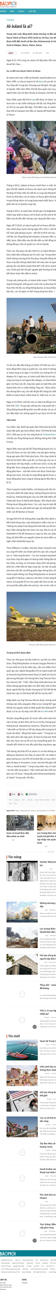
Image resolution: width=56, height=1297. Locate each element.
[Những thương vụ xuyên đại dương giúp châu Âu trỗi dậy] (22, 912)
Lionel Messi (44, 1260)
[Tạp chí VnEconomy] (42, 1045)
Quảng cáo (3, 1289)
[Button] (15, 53)
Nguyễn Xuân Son (7, 1260)
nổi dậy (30, 800)
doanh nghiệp (26, 1272)
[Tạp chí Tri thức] (41, 910)
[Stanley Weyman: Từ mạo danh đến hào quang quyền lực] (22, 870)
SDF (10, 803)
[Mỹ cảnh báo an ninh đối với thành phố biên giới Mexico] (22, 1203)
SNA (23, 800)
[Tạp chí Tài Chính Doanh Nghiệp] (42, 1099)
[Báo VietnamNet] (42, 1125)
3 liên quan (52, 1231)
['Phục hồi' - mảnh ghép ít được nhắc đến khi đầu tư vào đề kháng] (22, 994)
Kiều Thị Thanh (6, 1266)
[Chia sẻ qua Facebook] (8, 784)
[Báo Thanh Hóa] (40, 846)
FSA (15, 803)
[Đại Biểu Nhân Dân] (42, 1150)
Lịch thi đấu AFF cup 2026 (39, 1269)
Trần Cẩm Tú (50, 1266)
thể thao (25, 1269)
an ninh (44, 711)
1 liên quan (52, 910)
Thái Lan (17, 1260)
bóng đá (45, 1263)
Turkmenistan (49, 434)
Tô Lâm (37, 1263)
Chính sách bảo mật (5, 1287)
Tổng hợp (24, 1283)
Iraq (33, 100)
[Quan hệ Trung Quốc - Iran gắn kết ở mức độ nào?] (22, 1050)
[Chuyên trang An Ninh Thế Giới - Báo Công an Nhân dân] (10, 53)
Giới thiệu (3, 1283)
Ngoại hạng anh (28, 1260)
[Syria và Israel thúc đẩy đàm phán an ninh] (20, 823)
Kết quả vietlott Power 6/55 (10, 1272)
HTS (10, 800)
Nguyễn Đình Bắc (18, 1266)
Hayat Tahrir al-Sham (42, 800)
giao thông (52, 1272)
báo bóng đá (5, 1263)
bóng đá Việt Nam (18, 1263)
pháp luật (30, 1263)
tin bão (29, 1266)
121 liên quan (37, 53)
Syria (41, 81)
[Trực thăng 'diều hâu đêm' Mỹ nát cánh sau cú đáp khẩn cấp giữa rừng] (22, 1233)
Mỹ (37, 1260)
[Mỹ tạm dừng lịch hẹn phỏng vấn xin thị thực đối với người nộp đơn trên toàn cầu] (22, 964)
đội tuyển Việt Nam (39, 1272)
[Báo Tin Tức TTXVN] (8, 840)
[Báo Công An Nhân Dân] (44, 869)
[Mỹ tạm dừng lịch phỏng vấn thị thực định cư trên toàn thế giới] (22, 1101)
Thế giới (10, 20)
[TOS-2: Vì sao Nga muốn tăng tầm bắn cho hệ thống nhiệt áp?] (22, 1019)
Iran (42, 1266)
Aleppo (16, 800)
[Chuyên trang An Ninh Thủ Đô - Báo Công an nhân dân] (41, 962)
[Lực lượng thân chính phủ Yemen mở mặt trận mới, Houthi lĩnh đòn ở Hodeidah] (22, 937)
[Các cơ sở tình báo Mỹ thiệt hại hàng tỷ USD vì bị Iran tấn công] (22, 1126)
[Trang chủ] (8, 4)
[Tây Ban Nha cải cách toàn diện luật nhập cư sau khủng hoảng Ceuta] (22, 1152)
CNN (17, 406)
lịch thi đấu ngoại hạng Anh (10, 1269)
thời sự (52, 1269)
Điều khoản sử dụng (6, 1285)
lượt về (36, 1266)
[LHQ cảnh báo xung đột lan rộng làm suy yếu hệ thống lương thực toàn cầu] (22, 1075)
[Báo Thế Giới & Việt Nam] (42, 936)
